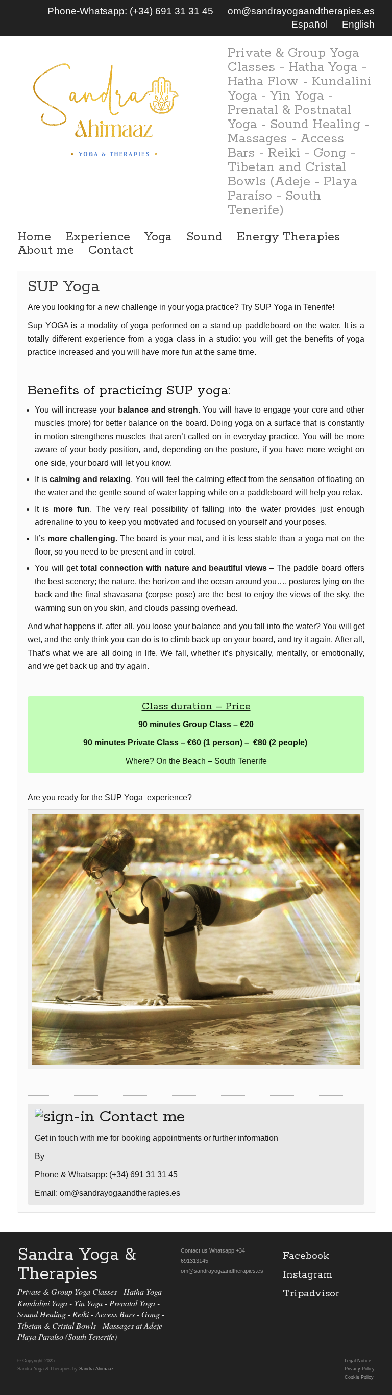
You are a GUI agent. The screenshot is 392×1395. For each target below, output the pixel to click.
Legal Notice (358, 1360)
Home (34, 237)
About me (45, 250)
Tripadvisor (311, 1293)
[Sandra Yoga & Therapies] (105, 108)
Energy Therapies (288, 237)
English (358, 24)
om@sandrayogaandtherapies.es (301, 11)
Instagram (307, 1274)
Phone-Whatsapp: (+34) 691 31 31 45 (130, 11)
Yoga (158, 237)
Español (309, 24)
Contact (110, 250)
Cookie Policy (359, 1377)
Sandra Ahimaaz (96, 1369)
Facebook (306, 1255)
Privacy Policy (360, 1369)
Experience (97, 237)
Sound (204, 237)
